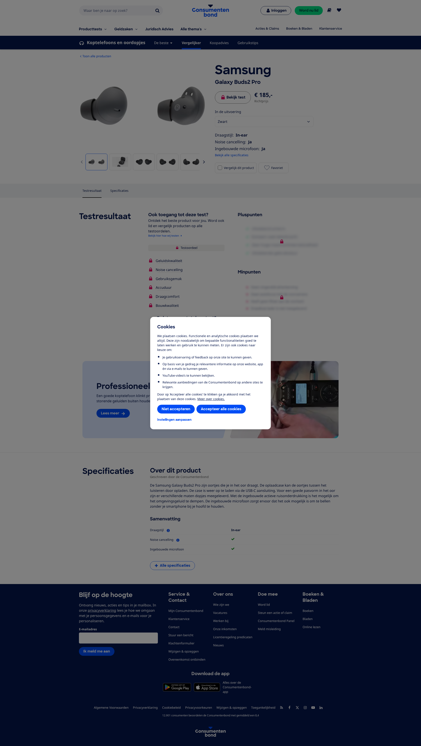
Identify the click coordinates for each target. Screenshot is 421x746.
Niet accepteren (176, 409)
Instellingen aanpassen (174, 420)
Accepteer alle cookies (221, 409)
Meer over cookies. (211, 399)
